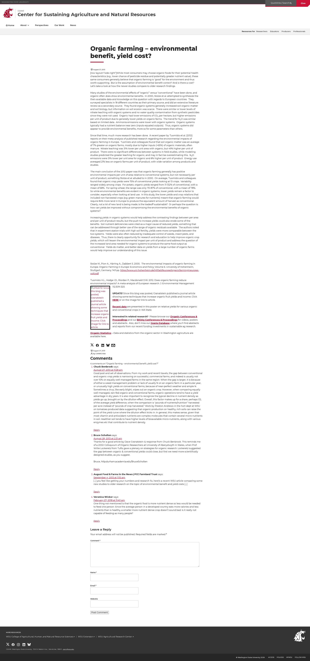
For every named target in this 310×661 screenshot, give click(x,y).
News (73, 25)
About (23, 25)
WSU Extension (85, 637)
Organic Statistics (100, 333)
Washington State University (15, 2)
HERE (115, 300)
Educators (274, 31)
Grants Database (160, 323)
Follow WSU (300, 657)
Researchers (261, 31)
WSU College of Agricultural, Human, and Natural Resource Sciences (39, 637)
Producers (286, 31)
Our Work (59, 25)
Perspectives (41, 25)
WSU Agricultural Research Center (115, 637)
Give (303, 3)
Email (93, 586)
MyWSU (289, 657)
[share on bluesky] (108, 345)
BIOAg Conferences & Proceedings (157, 320)
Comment (95, 541)
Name (93, 572)
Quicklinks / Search (280, 3)
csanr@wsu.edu (68, 649)
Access (271, 657)
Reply (97, 430)
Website (94, 599)
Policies (280, 657)
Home (11, 25)
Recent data (119, 306)
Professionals (299, 31)
